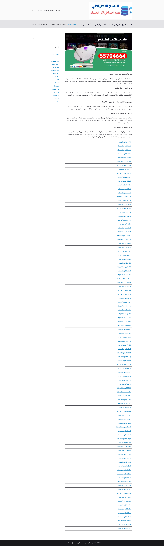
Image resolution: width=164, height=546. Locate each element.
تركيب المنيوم (55, 61)
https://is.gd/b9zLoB (124, 431)
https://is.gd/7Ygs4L (124, 520)
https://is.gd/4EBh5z (124, 517)
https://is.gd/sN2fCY (124, 528)
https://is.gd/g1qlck (124, 314)
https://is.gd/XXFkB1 (124, 157)
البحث (57, 34)
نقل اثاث (56, 98)
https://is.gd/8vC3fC (124, 462)
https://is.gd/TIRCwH (124, 161)
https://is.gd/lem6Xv (124, 310)
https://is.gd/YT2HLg (124, 165)
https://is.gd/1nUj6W (124, 360)
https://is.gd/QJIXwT (124, 251)
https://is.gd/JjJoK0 (124, 146)
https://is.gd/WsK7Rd (124, 239)
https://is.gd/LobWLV (124, 173)
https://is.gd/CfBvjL (124, 321)
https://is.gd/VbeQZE (124, 196)
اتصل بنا (58, 10)
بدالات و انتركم (55, 54)
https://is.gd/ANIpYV (124, 505)
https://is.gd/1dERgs (124, 415)
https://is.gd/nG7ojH (124, 485)
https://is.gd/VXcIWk (124, 435)
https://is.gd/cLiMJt (124, 232)
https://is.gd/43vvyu (124, 481)
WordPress (69, 543)
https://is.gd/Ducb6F (124, 454)
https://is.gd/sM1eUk (124, 142)
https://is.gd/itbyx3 (125, 169)
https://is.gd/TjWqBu (124, 337)
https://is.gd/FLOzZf (124, 466)
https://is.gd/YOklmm (124, 208)
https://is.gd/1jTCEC (124, 345)
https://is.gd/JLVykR (124, 228)
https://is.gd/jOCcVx (124, 478)
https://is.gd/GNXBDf (124, 411)
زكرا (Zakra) (75, 543)
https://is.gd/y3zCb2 (124, 341)
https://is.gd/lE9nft (125, 442)
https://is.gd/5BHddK (124, 493)
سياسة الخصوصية (49, 10)
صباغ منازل (56, 73)
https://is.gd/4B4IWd (124, 513)
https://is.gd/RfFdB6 (124, 189)
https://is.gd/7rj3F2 (125, 497)
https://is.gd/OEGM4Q (124, 278)
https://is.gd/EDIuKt (124, 294)
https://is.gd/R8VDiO (124, 372)
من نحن (39, 10)
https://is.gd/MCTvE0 (124, 212)
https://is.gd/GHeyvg (124, 282)
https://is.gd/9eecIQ (124, 458)
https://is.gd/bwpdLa (124, 392)
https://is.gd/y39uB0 (124, 376)
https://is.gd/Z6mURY (124, 353)
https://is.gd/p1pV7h (124, 247)
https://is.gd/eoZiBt (124, 286)
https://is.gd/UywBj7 (124, 177)
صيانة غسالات (55, 76)
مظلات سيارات (55, 95)
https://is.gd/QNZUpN (124, 439)
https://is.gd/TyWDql (124, 423)
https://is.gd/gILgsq (124, 290)
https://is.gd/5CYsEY (124, 388)
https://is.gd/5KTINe (124, 450)
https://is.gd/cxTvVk (124, 193)
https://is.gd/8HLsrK (124, 181)
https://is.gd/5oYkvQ (124, 275)
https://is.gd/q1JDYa (124, 220)
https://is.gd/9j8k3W (124, 255)
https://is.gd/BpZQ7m (124, 474)
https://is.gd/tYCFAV (124, 302)
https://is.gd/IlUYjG (125, 298)
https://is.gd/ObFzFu (124, 325)
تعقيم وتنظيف (55, 70)
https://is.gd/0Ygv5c (124, 368)
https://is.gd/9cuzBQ (124, 263)
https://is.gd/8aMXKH (124, 470)
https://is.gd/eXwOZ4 (124, 380)
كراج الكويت (55, 89)
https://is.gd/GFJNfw (124, 318)
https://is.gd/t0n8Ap (124, 357)
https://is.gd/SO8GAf (124, 446)
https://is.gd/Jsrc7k (124, 243)
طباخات (57, 80)
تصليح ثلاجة (56, 67)
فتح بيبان (56, 83)
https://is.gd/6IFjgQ (124, 333)
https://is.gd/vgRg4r (124, 204)
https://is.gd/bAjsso (124, 501)
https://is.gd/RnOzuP (124, 216)
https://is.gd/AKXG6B (124, 364)
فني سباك (56, 86)
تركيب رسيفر (55, 64)
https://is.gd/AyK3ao (124, 154)
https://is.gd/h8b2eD (124, 403)
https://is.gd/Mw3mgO (123, 427)
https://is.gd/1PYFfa (124, 509)
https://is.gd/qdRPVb (124, 267)
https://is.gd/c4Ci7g (124, 224)
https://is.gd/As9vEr (124, 259)
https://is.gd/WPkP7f (124, 329)
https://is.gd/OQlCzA (124, 150)
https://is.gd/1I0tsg (125, 524)
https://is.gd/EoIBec (124, 396)
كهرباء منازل (55, 92)
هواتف (57, 101)
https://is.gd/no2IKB (124, 200)
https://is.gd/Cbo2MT (124, 236)
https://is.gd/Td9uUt (124, 349)
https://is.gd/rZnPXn (124, 384)
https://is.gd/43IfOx (124, 306)
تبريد (58, 58)
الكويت (88, 543)
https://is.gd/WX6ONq (124, 185)
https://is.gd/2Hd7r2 (124, 271)
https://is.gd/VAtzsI (125, 407)
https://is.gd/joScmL (124, 400)
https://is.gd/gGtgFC (124, 489)
